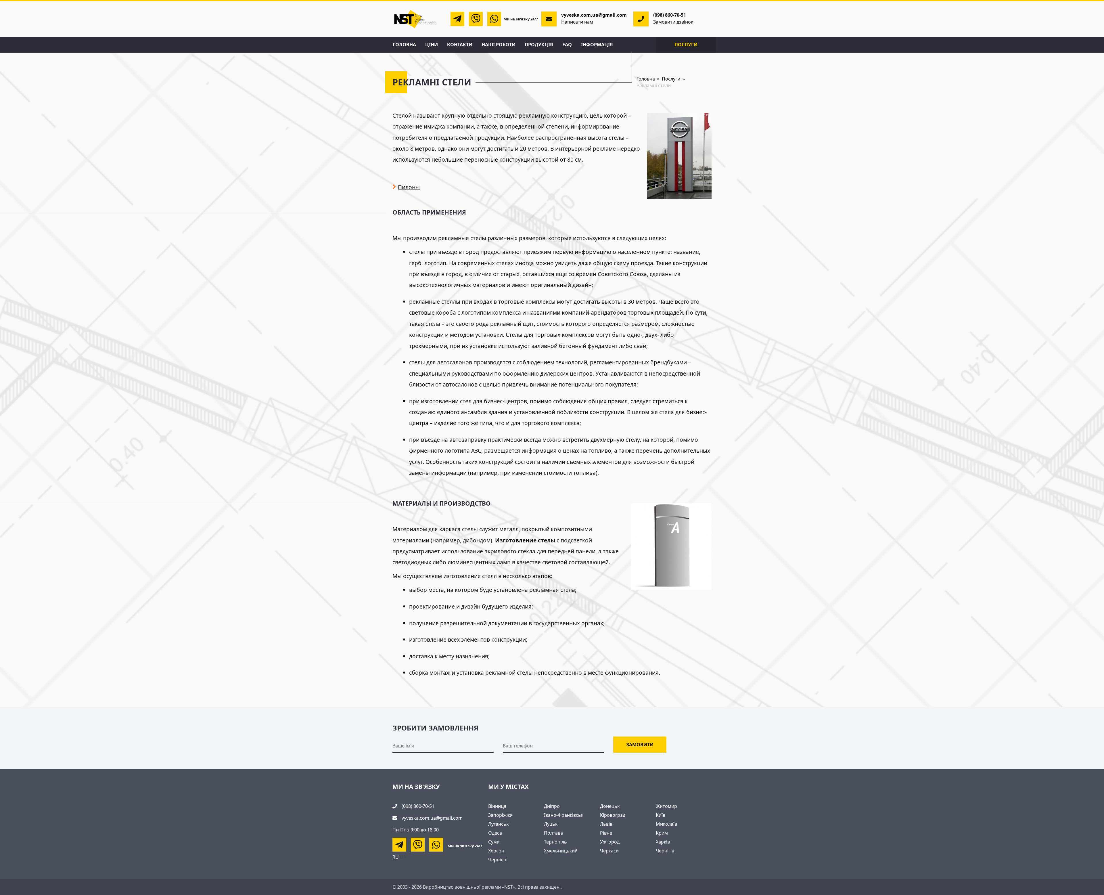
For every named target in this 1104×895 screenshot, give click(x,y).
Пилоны (409, 187)
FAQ (567, 44)
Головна (404, 44)
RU (395, 857)
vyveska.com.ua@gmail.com (432, 818)
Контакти (459, 44)
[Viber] (476, 19)
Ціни (431, 44)
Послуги (685, 44)
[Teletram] (457, 19)
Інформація (597, 44)
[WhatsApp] (494, 19)
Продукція (539, 44)
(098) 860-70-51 (669, 15)
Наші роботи (498, 44)
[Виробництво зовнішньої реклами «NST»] (415, 18)
